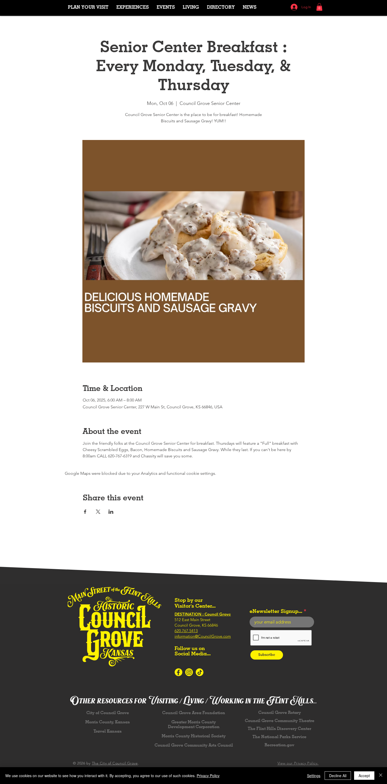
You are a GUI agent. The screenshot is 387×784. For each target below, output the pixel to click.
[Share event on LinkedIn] (110, 512)
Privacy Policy (208, 775)
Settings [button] (313, 775)
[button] (132, 7)
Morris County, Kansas (107, 721)
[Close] (381, 775)
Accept (364, 775)
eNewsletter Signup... (276, 611)
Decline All (337, 775)
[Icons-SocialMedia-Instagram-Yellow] (189, 672)
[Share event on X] (98, 512)
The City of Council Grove (115, 763)
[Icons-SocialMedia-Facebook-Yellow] (178, 672)
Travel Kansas (107, 731)
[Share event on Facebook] (85, 512)
